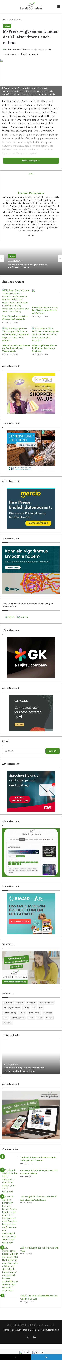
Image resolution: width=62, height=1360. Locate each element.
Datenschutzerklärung (48, 1330)
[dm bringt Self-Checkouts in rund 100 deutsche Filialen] (10, 1181)
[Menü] (58, 7)
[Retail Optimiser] (31, 6)
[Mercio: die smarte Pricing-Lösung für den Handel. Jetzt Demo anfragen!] (31, 508)
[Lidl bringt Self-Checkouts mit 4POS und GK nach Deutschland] (10, 1219)
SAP (5, 1018)
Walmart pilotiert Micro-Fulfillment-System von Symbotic (44, 348)
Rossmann (47, 1013)
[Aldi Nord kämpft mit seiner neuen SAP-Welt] (10, 1269)
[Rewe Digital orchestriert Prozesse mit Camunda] (16, 301)
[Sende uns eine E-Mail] (50, 50)
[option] (31, 259)
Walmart (7, 1023)
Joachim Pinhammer (39, 50)
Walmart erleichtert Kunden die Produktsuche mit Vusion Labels (16, 348)
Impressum (16, 1330)
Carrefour (31, 1003)
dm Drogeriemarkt (12, 1008)
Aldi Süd (19, 1003)
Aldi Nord (8, 1003)
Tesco (30, 1018)
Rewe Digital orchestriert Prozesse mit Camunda (15, 317)
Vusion (49, 1018)
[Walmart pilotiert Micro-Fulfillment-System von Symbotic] (46, 335)
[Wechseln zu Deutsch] (37, 1352)
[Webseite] (29, 235)
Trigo (39, 1018)
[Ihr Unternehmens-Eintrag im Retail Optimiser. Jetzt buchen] (31, 852)
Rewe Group (34, 1013)
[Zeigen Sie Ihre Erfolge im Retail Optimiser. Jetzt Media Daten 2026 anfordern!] (31, 1115)
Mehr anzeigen (30, 160)
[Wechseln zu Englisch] (24, 1352)
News (19, 19)
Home (6, 1330)
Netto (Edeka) (10, 1013)
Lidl (40, 1008)
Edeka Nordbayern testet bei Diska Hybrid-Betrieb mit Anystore (44, 310)
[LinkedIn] (33, 235)
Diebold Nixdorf (46, 1003)
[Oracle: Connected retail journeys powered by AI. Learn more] (31, 713)
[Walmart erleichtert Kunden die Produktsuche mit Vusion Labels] (16, 335)
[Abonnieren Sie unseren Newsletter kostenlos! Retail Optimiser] (31, 967)
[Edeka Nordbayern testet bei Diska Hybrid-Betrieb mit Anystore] (46, 297)
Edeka (26, 1008)
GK (34, 1008)
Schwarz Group (17, 1018)
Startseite (10, 19)
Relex (22, 1013)
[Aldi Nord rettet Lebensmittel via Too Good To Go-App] (10, 1299)
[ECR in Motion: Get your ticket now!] (31, 393)
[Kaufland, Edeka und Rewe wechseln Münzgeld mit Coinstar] (10, 1161)
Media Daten (29, 1330)
